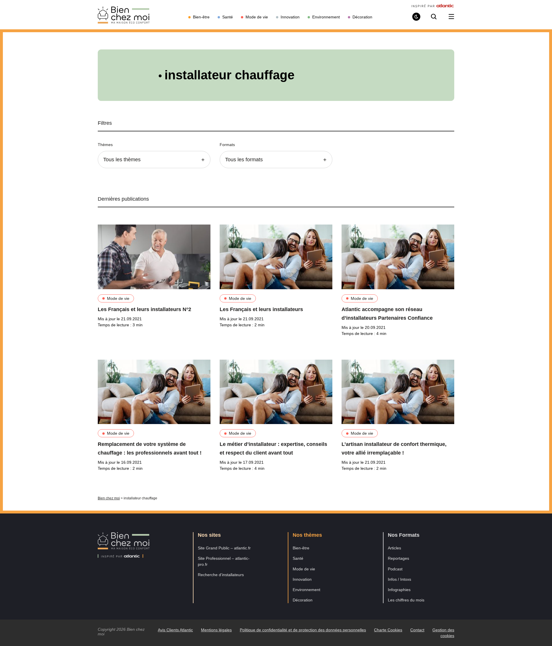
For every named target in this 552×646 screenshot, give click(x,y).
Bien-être (301, 548)
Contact (417, 630)
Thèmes (105, 144)
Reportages (398, 558)
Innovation (302, 579)
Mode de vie (118, 298)
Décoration (303, 600)
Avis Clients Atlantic (175, 630)
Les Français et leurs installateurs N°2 (144, 309)
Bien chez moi (109, 498)
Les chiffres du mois (406, 600)
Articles (394, 548)
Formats (227, 144)
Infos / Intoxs (399, 579)
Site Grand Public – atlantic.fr (224, 548)
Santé (298, 558)
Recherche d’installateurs (221, 574)
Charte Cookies (388, 630)
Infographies (399, 589)
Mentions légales (216, 630)
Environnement (306, 589)
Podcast (395, 569)
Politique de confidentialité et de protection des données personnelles (303, 630)
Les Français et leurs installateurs (261, 309)
